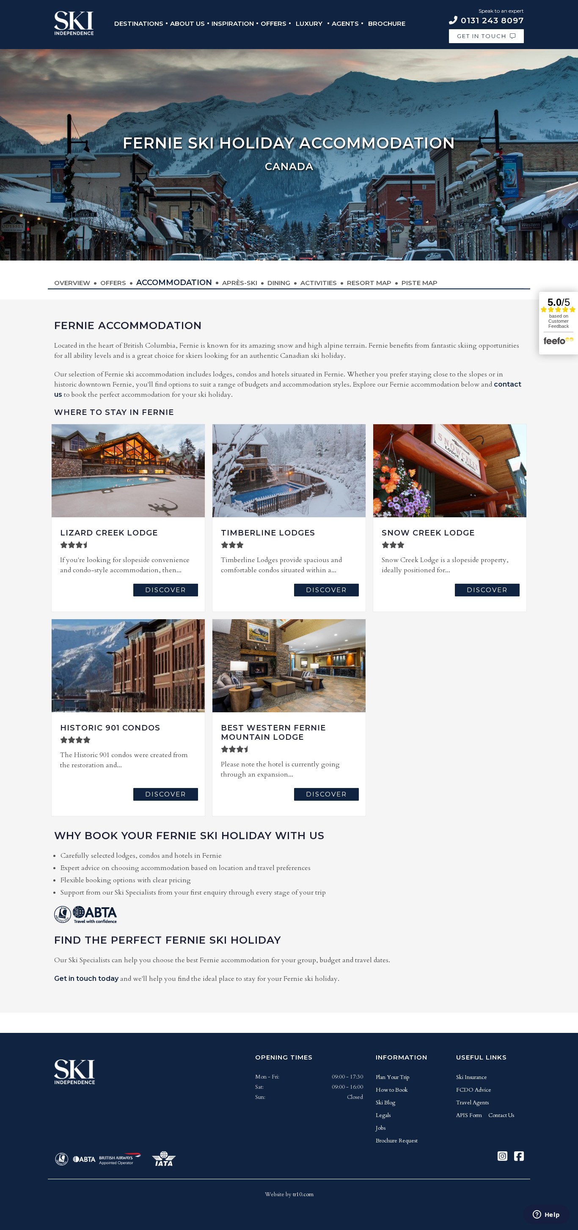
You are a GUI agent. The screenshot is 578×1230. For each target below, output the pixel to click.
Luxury (309, 23)
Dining (278, 283)
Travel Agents (472, 1102)
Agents (345, 23)
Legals (383, 1115)
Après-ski (239, 283)
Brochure (386, 23)
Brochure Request (397, 1141)
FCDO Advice (473, 1090)
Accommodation (174, 282)
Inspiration (233, 23)
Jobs (380, 1128)
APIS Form (469, 1115)
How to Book (392, 1090)
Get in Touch (481, 36)
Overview (72, 283)
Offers (273, 23)
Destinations (138, 23)
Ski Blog (385, 1102)
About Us (187, 23)
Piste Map (420, 283)
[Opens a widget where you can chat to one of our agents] (546, 1215)
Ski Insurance (471, 1077)
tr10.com (303, 1194)
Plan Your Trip (393, 1077)
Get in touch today (86, 979)
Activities (318, 283)
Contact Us (501, 1115)
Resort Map (369, 283)
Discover (165, 590)
